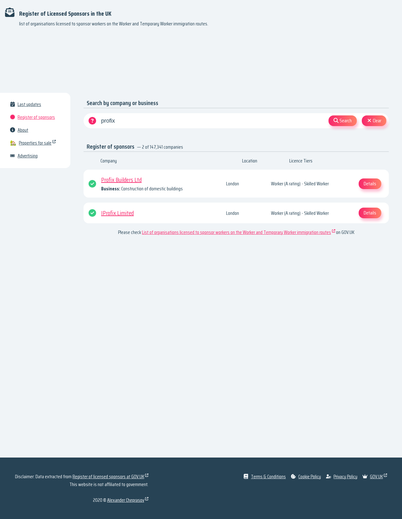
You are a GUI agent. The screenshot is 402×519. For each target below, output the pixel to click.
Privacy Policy (345, 476)
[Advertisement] (201, 63)
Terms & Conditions (268, 476)
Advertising (28, 156)
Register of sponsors (36, 117)
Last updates (29, 104)
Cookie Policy (309, 476)
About (23, 130)
